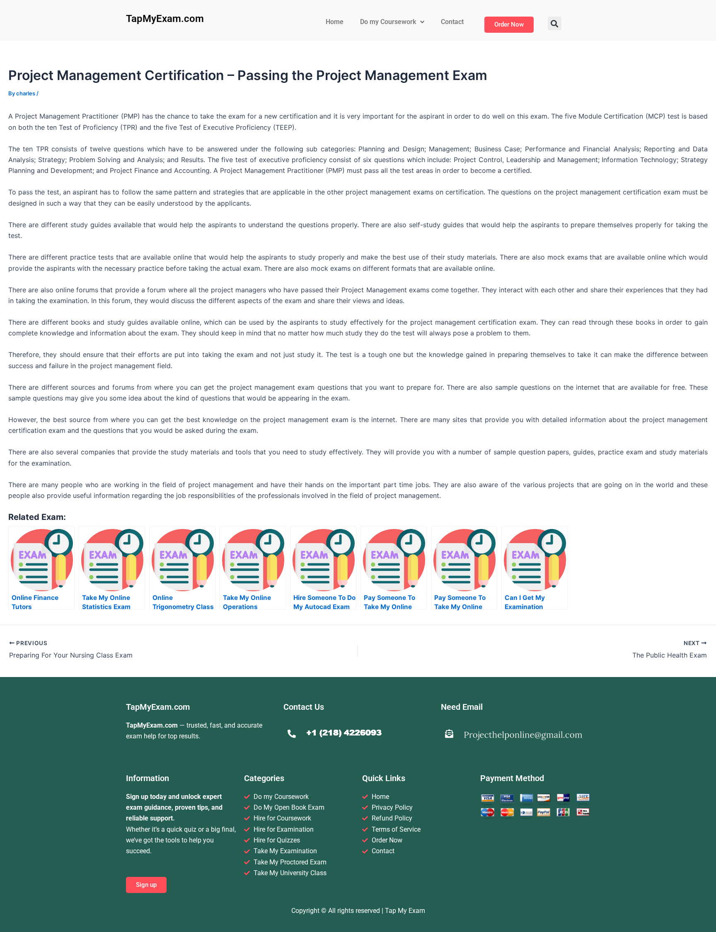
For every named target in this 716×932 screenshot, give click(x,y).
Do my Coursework (388, 22)
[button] (554, 23)
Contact (452, 22)
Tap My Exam (405, 911)
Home (334, 22)
